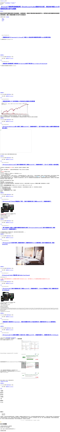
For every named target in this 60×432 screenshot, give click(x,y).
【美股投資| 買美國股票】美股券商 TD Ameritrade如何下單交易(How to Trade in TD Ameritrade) (24, 63)
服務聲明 (38, 420)
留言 (9, 56)
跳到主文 (1, 11)
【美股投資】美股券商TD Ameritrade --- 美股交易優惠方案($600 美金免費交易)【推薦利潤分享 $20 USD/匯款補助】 (29, 321)
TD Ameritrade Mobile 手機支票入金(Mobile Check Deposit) (16, 275)
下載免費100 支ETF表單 (4, 381)
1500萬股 (43, 176)
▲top (1, 97)
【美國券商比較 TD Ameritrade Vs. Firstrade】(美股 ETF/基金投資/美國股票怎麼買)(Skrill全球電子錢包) (26, 37)
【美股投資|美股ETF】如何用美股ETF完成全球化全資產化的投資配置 (18, 101)
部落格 (3, 19)
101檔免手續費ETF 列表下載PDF (10, 337)
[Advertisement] (26, 28)
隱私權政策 (35, 420)
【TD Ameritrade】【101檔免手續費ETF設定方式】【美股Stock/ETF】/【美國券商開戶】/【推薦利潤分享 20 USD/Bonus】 (30, 334)
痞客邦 (8, 56)
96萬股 (38, 176)
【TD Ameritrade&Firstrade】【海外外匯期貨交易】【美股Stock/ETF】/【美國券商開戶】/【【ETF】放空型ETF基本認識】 (30, 164)
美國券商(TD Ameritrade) (9, 58)
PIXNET (23, 420)
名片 (3, 20)
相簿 (3, 18)
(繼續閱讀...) (2, 92)
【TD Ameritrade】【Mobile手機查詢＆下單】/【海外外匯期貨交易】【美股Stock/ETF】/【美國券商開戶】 (27, 201)
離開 (5, 430)
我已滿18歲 (2, 430)
